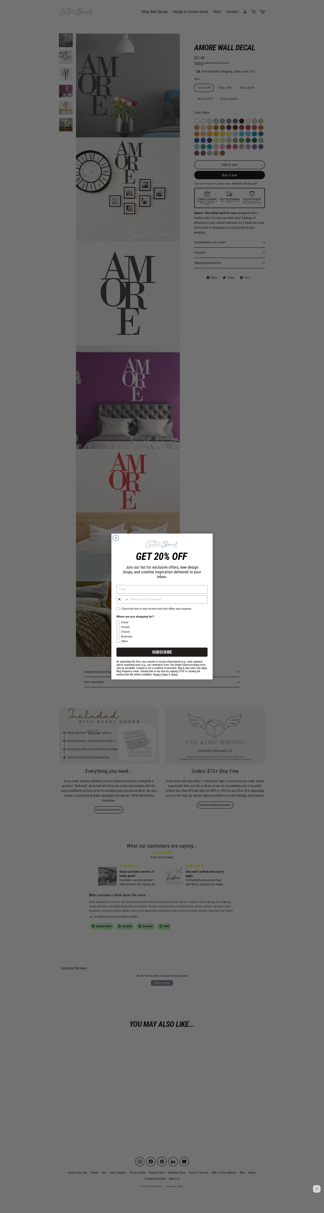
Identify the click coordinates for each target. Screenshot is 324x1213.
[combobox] (123, 599)
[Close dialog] (116, 538)
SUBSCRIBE (162, 652)
